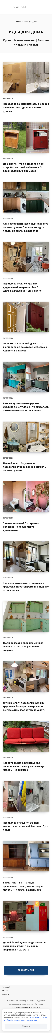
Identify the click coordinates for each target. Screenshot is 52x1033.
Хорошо (26, 1026)
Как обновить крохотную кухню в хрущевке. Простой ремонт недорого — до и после (26, 586)
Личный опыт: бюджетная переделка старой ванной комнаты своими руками (25, 467)
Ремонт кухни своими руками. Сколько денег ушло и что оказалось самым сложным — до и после (26, 407)
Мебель (34, 44)
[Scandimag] (18, 7)
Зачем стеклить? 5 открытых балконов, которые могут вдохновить (21, 527)
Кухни (7, 40)
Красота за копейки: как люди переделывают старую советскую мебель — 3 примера (24, 766)
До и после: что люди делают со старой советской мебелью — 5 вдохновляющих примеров (23, 167)
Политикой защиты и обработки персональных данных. (25, 1018)
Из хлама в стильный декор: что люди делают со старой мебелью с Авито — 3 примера (25, 347)
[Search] (46, 7)
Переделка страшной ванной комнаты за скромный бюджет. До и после (25, 826)
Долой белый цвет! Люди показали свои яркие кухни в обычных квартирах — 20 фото (24, 946)
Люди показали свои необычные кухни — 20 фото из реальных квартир (23, 646)
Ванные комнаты (24, 40)
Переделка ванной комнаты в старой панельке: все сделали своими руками (26, 107)
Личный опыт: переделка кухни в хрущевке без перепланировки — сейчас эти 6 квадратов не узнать (24, 706)
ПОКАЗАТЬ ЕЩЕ (26, 970)
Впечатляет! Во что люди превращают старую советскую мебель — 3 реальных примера (23, 886)
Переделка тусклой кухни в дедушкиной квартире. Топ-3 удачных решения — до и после (22, 287)
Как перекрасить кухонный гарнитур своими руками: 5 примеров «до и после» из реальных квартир (25, 227)
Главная (18, 21)
